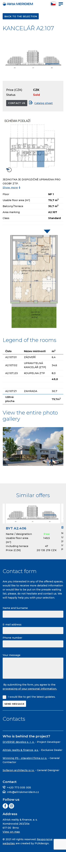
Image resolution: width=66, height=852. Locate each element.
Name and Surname (15, 608)
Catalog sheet (43, 103)
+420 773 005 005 (19, 787)
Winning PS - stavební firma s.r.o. (25, 758)
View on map (11, 831)
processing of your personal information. (30, 688)
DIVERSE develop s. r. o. (18, 742)
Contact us (16, 103)
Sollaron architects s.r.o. (18, 770)
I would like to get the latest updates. (31, 696)
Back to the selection (20, 16)
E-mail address (12, 624)
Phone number (12, 637)
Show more (10, 187)
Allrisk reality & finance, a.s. (21, 750)
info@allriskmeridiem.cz (23, 792)
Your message (11, 655)
